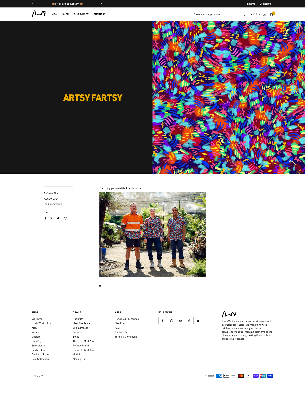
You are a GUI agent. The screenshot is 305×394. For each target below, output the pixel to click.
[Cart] (271, 14)
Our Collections (49, 26)
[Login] (264, 14)
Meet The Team (81, 323)
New (54, 14)
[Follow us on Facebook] (162, 320)
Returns (251, 3)
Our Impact (81, 14)
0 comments (55, 203)
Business (99, 14)
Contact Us (265, 3)
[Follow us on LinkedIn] (197, 320)
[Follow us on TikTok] (189, 320)
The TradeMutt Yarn (84, 341)
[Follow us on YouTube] (180, 320)
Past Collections (41, 358)
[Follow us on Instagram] (171, 320)
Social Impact (80, 327)
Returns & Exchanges (127, 318)
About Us (78, 318)
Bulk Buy (37, 341)
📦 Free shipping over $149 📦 (67, 3)
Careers (77, 332)
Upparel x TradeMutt (84, 350)
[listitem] (45, 218)
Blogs (76, 336)
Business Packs (40, 354)
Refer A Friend (81, 345)
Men (34, 327)
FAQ (117, 327)
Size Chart (120, 323)
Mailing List (79, 358)
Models (77, 354)
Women (36, 332)
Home (35, 26)
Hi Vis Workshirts (41, 323)
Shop (65, 14)
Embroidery (38, 345)
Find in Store (39, 350)
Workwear (37, 318)
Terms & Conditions (126, 336)
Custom (36, 336)
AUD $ (253, 14)
